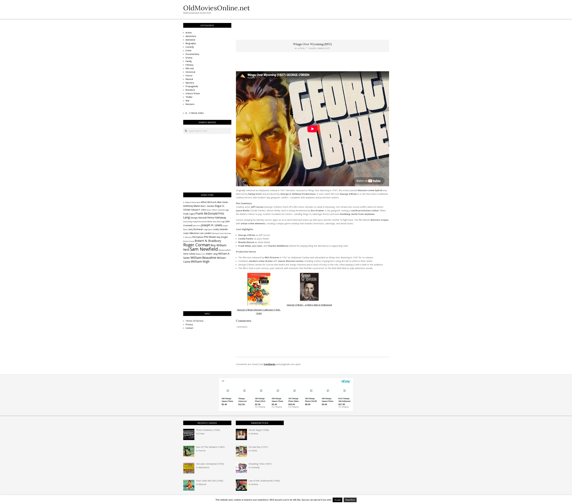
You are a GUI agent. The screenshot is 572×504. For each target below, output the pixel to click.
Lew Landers (205, 233)
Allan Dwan (222, 202)
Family (188, 61)
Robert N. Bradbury (208, 241)
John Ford (197, 226)
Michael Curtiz (218, 233)
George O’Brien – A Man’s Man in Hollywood (309, 304)
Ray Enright (222, 237)
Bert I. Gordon (207, 206)
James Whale (207, 222)
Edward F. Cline (198, 209)
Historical (190, 71)
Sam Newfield (204, 249)
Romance (190, 89)
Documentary (192, 53)
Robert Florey (188, 241)
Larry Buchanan (195, 229)
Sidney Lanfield (224, 250)
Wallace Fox (200, 254)
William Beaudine (203, 257)
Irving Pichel (197, 222)
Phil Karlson (197, 237)
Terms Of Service (194, 320)
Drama (188, 57)
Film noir (189, 68)
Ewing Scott (323, 48)
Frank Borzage (223, 210)
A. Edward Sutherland (191, 202)
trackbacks (270, 364)
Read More (350, 500)
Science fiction (192, 93)
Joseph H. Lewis (211, 225)
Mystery (189, 82)
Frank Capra (189, 213)
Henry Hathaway (216, 217)
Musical (189, 79)
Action (301, 48)
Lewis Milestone (191, 233)
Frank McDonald (206, 213)
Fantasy (189, 64)
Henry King (187, 222)
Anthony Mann (191, 206)
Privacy (189, 324)
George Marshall (198, 217)
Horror (189, 75)
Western (189, 104)
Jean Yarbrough (219, 222)
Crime (188, 50)
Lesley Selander (220, 229)
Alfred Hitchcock (208, 202)
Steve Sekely (189, 253)
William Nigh (200, 261)
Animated (190, 39)
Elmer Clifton (211, 210)
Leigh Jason (208, 229)
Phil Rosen (210, 237)
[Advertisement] (312, 31)
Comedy (189, 46)
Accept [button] (337, 500)
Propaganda (191, 86)
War (187, 100)
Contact (189, 327)
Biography (190, 43)
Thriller (189, 96)
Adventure (190, 36)
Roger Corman (196, 245)
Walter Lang (212, 253)
